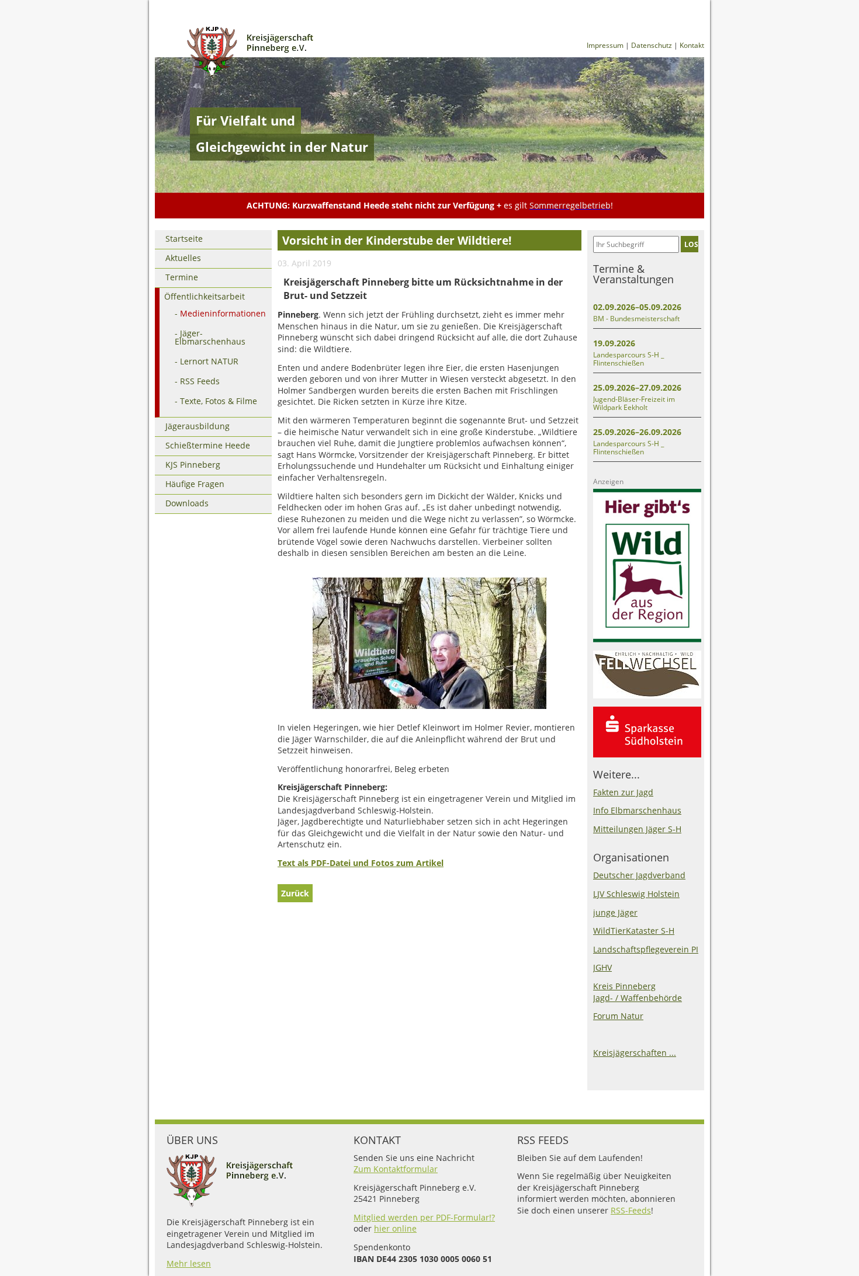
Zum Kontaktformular (396, 1168)
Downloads (187, 503)
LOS (691, 244)
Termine (181, 277)
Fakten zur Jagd (623, 792)
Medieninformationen (223, 313)
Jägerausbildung (197, 426)
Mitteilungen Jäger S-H (637, 829)
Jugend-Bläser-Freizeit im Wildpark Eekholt (634, 403)
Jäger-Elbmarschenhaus (210, 337)
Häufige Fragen (194, 483)
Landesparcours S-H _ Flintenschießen (628, 359)
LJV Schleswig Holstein (636, 893)
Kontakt (692, 45)
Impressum (605, 45)
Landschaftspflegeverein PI (645, 949)
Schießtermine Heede (207, 445)
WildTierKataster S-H (633, 930)
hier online (395, 1228)
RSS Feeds (200, 381)
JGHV (602, 967)
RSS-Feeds (631, 1210)
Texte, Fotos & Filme (218, 400)
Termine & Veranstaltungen (633, 274)
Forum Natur (618, 1015)
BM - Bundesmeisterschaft (636, 319)
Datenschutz (651, 45)
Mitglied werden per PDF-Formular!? (424, 1217)
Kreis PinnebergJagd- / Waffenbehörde (637, 992)
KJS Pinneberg (192, 464)
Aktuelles (183, 257)
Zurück (295, 893)
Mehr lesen (189, 1263)
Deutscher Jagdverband (639, 875)
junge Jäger (615, 912)
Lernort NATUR (209, 361)
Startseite (184, 238)
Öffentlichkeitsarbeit (204, 296)
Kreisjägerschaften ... (634, 1052)
